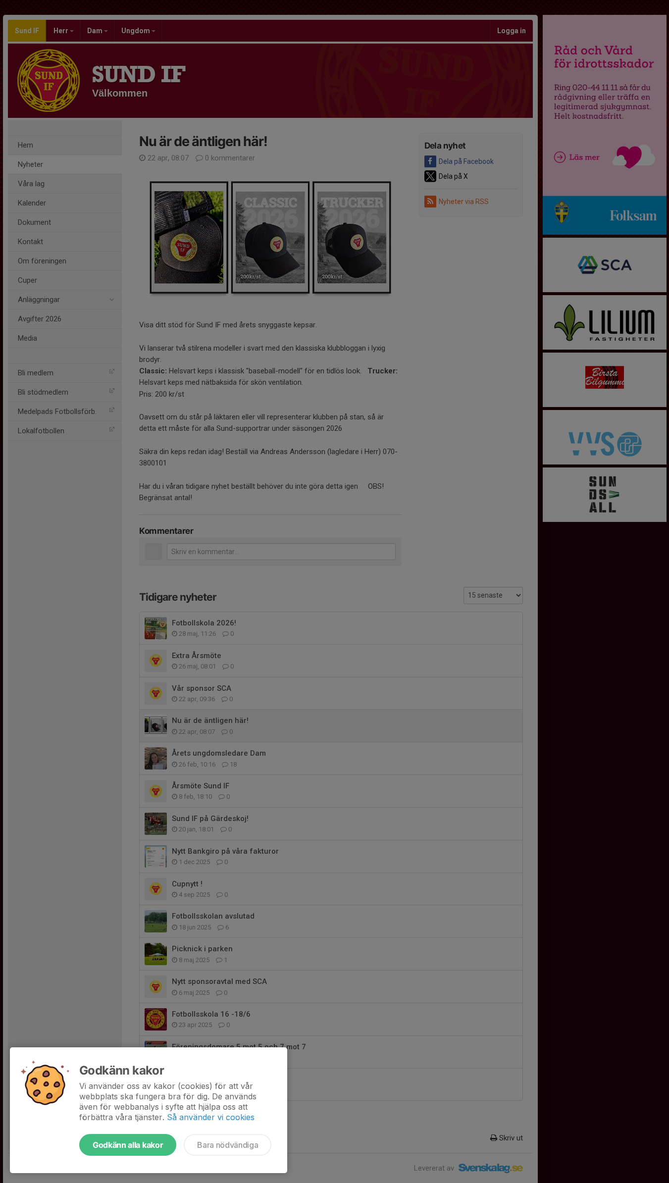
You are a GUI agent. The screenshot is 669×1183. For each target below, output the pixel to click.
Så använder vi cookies (211, 1117)
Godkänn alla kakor (128, 1145)
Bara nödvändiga (227, 1145)
